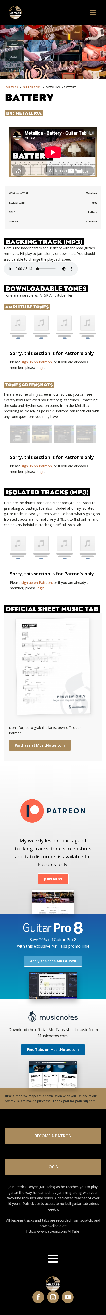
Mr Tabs (12, 87)
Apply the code (53, 961)
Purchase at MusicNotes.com (40, 745)
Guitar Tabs (32, 87)
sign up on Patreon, (37, 362)
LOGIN (53, 1167)
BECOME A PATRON (53, 1136)
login (40, 367)
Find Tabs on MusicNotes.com (53, 1049)
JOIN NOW (53, 878)
